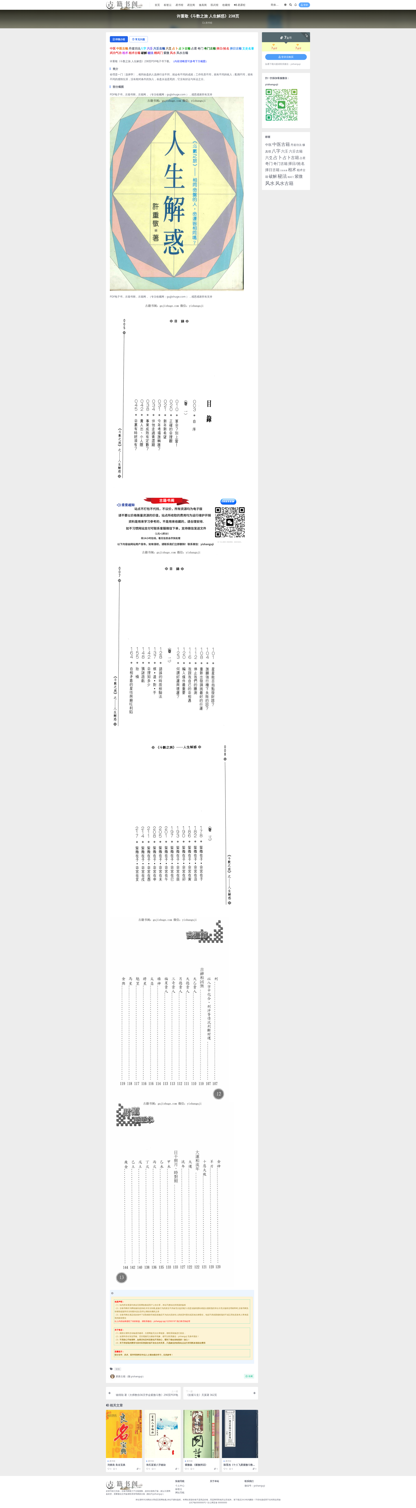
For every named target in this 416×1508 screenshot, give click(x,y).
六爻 (269, 157)
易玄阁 (191, 5)
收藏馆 (226, 5)
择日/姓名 (296, 163)
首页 (157, 5)
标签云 (168, 5)
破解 (273, 176)
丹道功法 (296, 145)
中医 (268, 144)
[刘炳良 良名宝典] (124, 1434)
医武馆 (214, 5)
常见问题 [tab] (140, 39)
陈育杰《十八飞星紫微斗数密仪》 (239, 1466)
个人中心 (179, 1485)
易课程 (241, 5)
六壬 (284, 151)
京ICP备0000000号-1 (198, 1502)
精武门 (291, 176)
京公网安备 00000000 (217, 1502)
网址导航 (179, 1492)
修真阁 (203, 5)
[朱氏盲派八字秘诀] (163, 1434)
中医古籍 (281, 144)
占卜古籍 (291, 157)
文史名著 (283, 170)
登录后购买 (287, 57)
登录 (305, 5)
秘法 (282, 176)
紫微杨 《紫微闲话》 (196, 1464)
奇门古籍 (280, 163)
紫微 (118, 1369)
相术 (292, 169)
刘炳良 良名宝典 (116, 1464)
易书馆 (179, 5)
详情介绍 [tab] (120, 39)
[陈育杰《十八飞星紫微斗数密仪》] (240, 1434)
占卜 (277, 157)
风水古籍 (284, 183)
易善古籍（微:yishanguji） (130, 1376)
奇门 (269, 163)
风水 (270, 183)
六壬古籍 (296, 151)
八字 (276, 151)
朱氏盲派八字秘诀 (156, 1464)
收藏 (250, 1376)
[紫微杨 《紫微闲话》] (201, 1434)
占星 (303, 158)
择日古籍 (272, 169)
